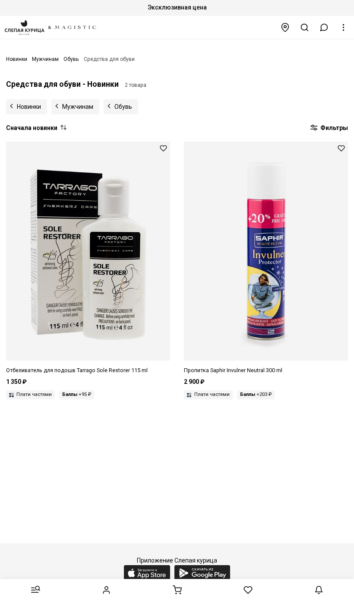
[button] (324, 27)
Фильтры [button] (333, 127)
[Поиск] (305, 27)
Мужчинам (77, 106)
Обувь (123, 106)
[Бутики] (285, 27)
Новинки (29, 106)
